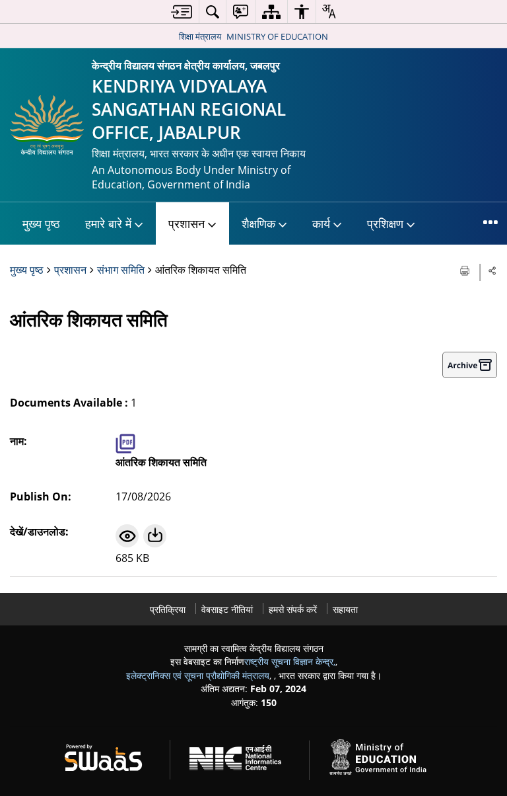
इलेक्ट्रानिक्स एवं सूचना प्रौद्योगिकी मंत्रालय (197, 675)
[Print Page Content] (466, 269)
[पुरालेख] (469, 365)
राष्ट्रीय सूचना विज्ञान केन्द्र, (289, 661)
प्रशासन (70, 269)
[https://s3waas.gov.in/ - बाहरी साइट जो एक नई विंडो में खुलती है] (111, 755)
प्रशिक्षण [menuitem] (385, 223)
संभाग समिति (121, 269)
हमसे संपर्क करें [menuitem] (293, 609)
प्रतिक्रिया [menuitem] (168, 609)
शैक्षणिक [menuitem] (258, 223)
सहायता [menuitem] (345, 609)
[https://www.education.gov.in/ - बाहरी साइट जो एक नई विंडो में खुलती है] (385, 755)
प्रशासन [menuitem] (186, 223)
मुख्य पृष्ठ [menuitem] (41, 223)
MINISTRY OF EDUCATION (277, 36)
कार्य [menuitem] (321, 223)
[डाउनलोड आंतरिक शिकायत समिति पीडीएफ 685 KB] (154, 535)
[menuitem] (181, 11)
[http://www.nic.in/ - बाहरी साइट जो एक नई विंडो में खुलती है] (243, 755)
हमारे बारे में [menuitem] (108, 223)
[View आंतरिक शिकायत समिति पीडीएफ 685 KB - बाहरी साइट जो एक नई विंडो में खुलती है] (127, 535)
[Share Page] (492, 270)
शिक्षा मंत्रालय (200, 36)
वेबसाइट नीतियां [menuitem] (227, 609)
